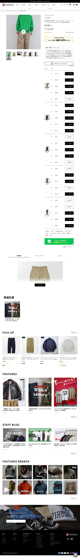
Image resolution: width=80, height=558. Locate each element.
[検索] (61, 4)
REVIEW (53, 4)
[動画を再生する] (23, 32)
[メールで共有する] (73, 246)
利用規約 (51, 539)
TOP (3, 10)
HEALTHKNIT (62, 355)
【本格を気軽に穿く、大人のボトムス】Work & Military (12, 319)
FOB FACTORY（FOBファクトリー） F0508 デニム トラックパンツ (10, 358)
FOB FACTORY (5, 355)
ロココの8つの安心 (40, 535)
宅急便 (47, 235)
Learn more (46, 1)
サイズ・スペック (39, 255)
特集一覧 (4, 539)
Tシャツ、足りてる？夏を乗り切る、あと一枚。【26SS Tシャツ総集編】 (65, 409)
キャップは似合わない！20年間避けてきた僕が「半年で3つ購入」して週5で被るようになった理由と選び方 (14, 445)
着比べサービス (39, 543)
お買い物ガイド (39, 537)
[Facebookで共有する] (67, 246)
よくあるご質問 (39, 539)
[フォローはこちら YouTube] (77, 5)
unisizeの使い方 (39, 544)
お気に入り (25, 541)
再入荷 (63, 233)
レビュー (60, 255)
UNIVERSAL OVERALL (9, 10)
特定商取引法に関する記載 (55, 543)
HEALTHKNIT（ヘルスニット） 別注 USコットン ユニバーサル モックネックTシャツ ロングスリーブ (68, 358)
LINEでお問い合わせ (40, 546)
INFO (48, 4)
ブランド (4, 537)
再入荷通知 (69, 98)
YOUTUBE (43, 4)
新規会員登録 (25, 535)
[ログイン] (66, 5)
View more (40, 285)
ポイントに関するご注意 (49, 29)
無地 (51, 235)
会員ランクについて (26, 539)
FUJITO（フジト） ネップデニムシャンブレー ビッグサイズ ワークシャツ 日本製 (49, 358)
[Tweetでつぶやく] (71, 246)
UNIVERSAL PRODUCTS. (26, 355)
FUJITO (41, 355)
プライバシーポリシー (54, 541)
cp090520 (47, 231)
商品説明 (19, 255)
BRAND (29, 4)
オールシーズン (67, 231)
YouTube (4, 541)
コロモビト (4, 543)
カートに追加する (69, 73)
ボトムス (16, 10)
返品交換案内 (39, 541)
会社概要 (51, 535)
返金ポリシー (52, 544)
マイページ (25, 537)
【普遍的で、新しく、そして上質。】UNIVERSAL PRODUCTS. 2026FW (11, 409)
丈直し (59, 233)
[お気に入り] (64, 4)
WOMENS (23, 4)
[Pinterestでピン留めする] (69, 246)
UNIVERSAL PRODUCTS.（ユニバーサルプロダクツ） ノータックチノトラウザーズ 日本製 (31, 358)
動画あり (68, 233)
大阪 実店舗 (52, 537)
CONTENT (36, 4)
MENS (17, 4)
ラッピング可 (47, 17)
